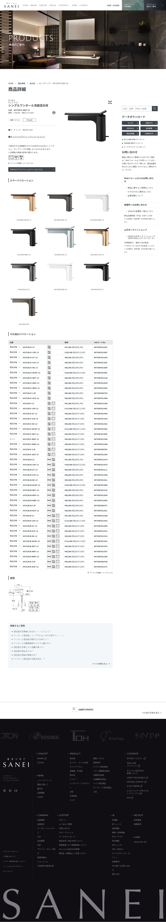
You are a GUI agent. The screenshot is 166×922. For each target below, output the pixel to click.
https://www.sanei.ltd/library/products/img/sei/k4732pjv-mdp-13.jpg (24, 237)
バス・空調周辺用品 (101, 771)
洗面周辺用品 (98, 775)
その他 (40, 797)
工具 (95, 791)
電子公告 (115, 874)
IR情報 (109, 5)
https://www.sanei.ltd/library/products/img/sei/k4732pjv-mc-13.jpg (60, 237)
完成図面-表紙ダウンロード (133, 143)
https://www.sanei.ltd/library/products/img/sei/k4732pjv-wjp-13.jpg (60, 272)
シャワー (73, 779)
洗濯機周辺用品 (99, 779)
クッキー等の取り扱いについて (14, 861)
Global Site (138, 841)
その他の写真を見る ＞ (152, 712)
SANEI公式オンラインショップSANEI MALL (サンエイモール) (141, 237)
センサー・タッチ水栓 (79, 762)
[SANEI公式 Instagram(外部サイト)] (4, 790)
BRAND (33, 5)
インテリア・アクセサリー (79, 785)
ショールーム (42, 861)
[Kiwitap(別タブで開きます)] (92, 735)
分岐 (71, 791)
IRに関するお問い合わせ (121, 867)
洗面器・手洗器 (76, 771)
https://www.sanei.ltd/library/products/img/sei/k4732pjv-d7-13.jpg (24, 272)
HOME (25, 5)
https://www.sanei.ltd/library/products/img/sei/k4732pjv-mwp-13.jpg (97, 202)
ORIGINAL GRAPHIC (135, 781)
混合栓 (72, 758)
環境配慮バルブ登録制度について (72, 845)
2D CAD (130, 123)
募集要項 (137, 824)
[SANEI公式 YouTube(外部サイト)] (10, 790)
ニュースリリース (44, 780)
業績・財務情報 (118, 832)
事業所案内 (41, 857)
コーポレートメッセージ (46, 830)
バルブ (72, 800)
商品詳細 (13, 347)
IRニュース (116, 824)
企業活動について (135, 195)
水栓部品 (73, 796)
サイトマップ (7, 871)
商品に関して (42, 784)
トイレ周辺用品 (99, 783)
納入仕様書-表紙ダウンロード (134, 139)
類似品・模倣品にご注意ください (72, 853)
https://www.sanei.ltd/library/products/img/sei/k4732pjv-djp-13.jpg (97, 272)
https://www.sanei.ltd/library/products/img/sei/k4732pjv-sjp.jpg (24, 307)
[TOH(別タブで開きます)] (60, 736)
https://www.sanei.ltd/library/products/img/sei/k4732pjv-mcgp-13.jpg (24, 202)
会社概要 (40, 840)
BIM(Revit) (130, 128)
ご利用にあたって (9, 856)
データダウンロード (67, 836)
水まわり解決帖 (133, 786)
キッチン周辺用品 (100, 766)
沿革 (39, 845)
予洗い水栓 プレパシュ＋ (132, 764)
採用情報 (116, 5)
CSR (39, 836)
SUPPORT (43, 5)
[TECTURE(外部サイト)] (16, 790)
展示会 (40, 788)
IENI (128, 797)
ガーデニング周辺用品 (102, 787)
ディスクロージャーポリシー (121, 855)
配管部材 (97, 762)
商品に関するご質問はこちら (140, 187)
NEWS (74, 5)
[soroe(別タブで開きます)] (128, 735)
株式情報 (115, 840)
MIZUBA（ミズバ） (135, 758)
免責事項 (115, 861)
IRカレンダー (117, 845)
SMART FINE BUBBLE (136, 777)
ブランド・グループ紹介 (46, 851)
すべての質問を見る (99, 663)
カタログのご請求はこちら (139, 191)
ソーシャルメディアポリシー (13, 866)
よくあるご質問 (65, 824)
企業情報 (40, 792)
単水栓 (72, 775)
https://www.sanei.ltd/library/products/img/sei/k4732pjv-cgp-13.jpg (97, 237)
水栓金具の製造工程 (45, 865)
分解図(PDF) (149, 133)
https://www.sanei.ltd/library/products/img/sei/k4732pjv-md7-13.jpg (60, 202)
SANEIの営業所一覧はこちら (140, 211)
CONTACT (83, 5)
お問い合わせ (64, 828)
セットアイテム (76, 766)
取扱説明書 (130, 133)
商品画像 (149, 128)
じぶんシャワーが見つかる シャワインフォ (138, 792)
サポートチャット (66, 832)
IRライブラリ (117, 836)
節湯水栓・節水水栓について (71, 840)
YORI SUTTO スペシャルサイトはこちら (26, 169)
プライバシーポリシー (11, 851)
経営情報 (115, 828)
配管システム (98, 758)
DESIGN (52, 5)
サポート (62, 820)
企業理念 (40, 824)
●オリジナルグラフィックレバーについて (26, 136)
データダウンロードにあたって (135, 147)
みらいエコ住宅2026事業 (69, 849)
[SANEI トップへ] (16, 762)
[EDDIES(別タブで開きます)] (24, 735)
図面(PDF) (149, 123)
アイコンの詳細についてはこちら (21, 163)
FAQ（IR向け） (118, 849)
